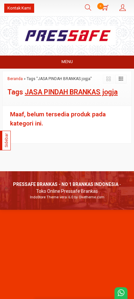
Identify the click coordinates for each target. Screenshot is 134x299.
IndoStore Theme (44, 197)
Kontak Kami (19, 8)
